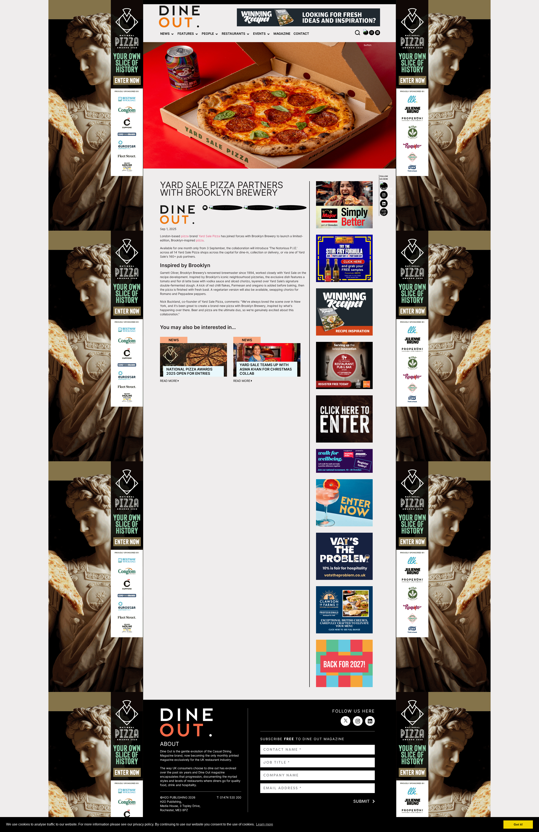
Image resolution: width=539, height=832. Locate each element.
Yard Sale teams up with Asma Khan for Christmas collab (266, 369)
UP (383, 213)
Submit (361, 801)
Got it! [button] (518, 824)
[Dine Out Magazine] (179, 17)
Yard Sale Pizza (209, 236)
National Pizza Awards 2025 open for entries (189, 371)
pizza (185, 236)
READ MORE (169, 381)
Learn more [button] (264, 824)
